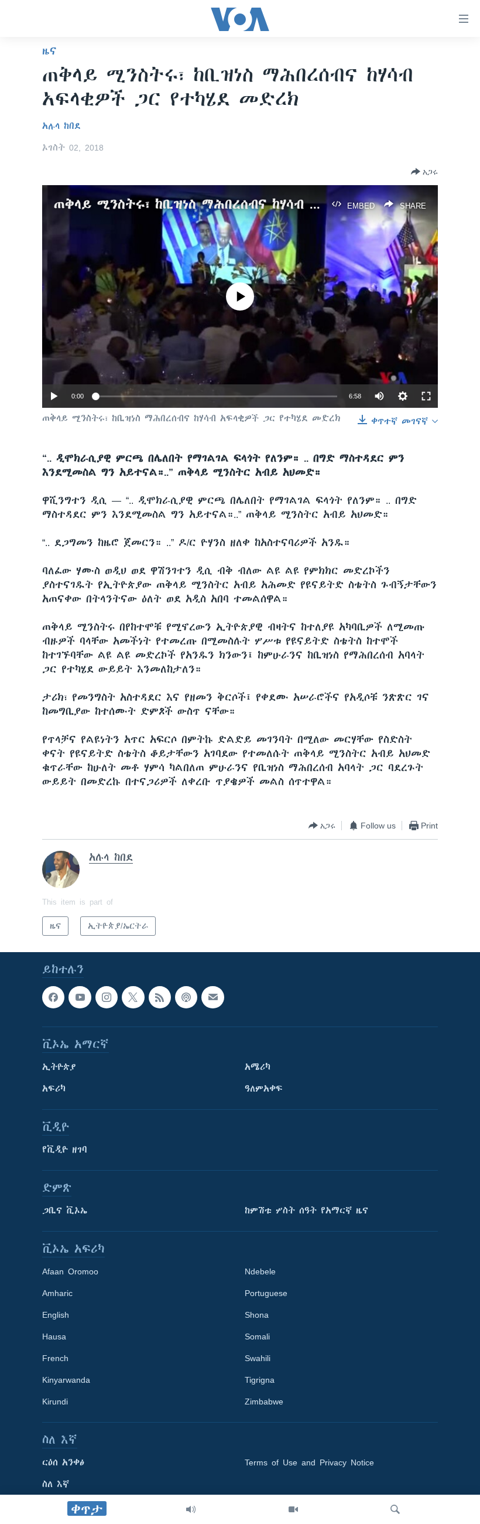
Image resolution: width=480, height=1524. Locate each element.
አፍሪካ (54, 1089)
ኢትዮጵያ (59, 1067)
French (55, 1358)
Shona (257, 1315)
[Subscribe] (212, 997)
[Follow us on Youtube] (79, 997)
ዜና (49, 51)
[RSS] (160, 997)
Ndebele (260, 1272)
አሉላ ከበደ (61, 126)
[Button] (424, 172)
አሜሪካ (257, 1067)
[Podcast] (186, 997)
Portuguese (266, 1293)
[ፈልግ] (395, 1509)
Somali (257, 1337)
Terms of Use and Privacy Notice (309, 1463)
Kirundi (55, 1402)
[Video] (293, 1509)
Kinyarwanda (66, 1380)
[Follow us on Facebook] (53, 997)
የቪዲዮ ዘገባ (64, 1150)
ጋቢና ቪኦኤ (64, 1211)
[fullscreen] (426, 396)
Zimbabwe (264, 1402)
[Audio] (190, 1509)
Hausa (54, 1337)
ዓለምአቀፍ (264, 1089)
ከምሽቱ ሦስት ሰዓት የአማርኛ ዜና (306, 1211)
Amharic (57, 1293)
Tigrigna (260, 1380)
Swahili (257, 1358)
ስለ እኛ (55, 1484)
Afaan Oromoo (70, 1272)
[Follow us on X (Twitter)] (133, 997)
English (55, 1315)
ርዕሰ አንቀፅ (63, 1463)
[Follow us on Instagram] (106, 997)
